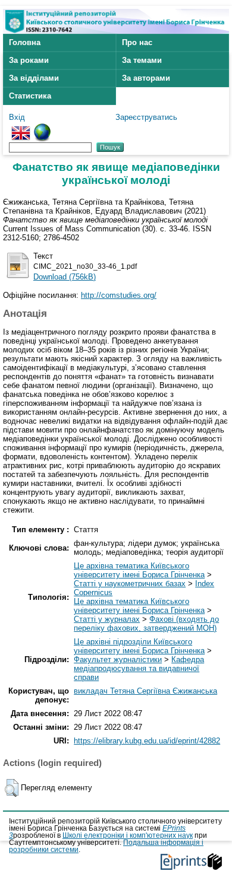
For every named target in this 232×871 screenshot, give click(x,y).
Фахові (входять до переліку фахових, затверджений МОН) (146, 623)
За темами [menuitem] (142, 60)
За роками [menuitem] (29, 60)
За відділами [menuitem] (34, 78)
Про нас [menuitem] (137, 42)
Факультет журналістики (118, 659)
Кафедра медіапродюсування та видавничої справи (139, 668)
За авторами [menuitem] (146, 78)
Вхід (17, 117)
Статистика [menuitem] (30, 95)
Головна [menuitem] (24, 42)
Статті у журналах (107, 619)
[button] (11, 788)
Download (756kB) (64, 276)
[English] (20, 127)
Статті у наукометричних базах (130, 583)
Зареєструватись (146, 117)
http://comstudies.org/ (118, 295)
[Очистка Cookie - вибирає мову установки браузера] (42, 127)
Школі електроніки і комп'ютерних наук (127, 835)
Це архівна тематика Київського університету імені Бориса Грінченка (139, 570)
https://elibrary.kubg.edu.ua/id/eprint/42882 (147, 740)
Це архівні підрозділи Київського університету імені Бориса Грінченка (139, 646)
